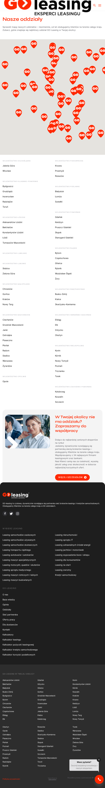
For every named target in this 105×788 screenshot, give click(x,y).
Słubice (6, 268)
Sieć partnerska (10, 614)
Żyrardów (7, 366)
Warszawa (7, 361)
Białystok (59, 191)
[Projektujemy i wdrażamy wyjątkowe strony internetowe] (52, 778)
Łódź (5, 237)
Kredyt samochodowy (65, 575)
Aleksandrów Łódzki (12, 222)
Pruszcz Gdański (63, 227)
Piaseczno (7, 340)
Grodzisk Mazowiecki (13, 325)
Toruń (5, 207)
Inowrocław (8, 196)
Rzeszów (59, 176)
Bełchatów (8, 227)
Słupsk (58, 232)
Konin (57, 350)
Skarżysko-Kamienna (65, 304)
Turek (57, 376)
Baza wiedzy (9, 599)
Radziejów (8, 201)
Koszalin (59, 396)
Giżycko (59, 330)
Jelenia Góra (9, 165)
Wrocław (7, 171)
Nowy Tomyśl (61, 361)
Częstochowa (61, 258)
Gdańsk (58, 217)
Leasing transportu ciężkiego (17, 550)
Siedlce (6, 355)
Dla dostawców (10, 624)
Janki (5, 330)
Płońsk (6, 345)
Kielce (58, 299)
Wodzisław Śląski (63, 273)
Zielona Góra (9, 273)
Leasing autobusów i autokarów (18, 555)
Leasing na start (63, 565)
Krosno (58, 165)
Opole (5, 381)
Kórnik (58, 355)
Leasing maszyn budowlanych (17, 580)
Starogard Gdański (64, 237)
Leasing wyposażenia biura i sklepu (72, 555)
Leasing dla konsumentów (67, 560)
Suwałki (58, 201)
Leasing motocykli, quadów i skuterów (21, 565)
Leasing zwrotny (63, 570)
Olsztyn (58, 335)
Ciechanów (8, 319)
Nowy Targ (8, 304)
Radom (6, 350)
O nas (5, 594)
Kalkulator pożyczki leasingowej (18, 644)
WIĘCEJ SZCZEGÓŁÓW (70, 477)
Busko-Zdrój (61, 294)
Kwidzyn (59, 222)
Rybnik (58, 268)
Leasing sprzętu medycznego (17, 570)
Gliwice (58, 263)
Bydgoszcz (8, 186)
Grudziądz (8, 191)
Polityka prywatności (11, 779)
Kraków (6, 299)
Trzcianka (59, 371)
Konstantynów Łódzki (13, 232)
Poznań (58, 366)
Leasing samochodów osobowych (19, 535)
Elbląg (58, 319)
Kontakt (6, 629)
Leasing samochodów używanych (19, 540)
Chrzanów (7, 289)
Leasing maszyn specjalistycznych (19, 560)
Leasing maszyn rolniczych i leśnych (20, 575)
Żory (57, 278)
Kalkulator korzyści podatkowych (19, 654)
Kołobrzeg (60, 391)
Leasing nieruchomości (66, 535)
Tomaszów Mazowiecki (14, 242)
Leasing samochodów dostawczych (20, 545)
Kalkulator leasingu (12, 639)
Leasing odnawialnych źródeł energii (72, 545)
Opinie (6, 604)
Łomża (58, 196)
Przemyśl (59, 171)
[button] (5, 65)
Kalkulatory (8, 634)
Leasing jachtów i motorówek (69, 550)
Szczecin (59, 402)
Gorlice (6, 294)
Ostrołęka (7, 335)
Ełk (56, 325)
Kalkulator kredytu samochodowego (20, 649)
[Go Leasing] (52, 495)
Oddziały (7, 609)
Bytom (58, 253)
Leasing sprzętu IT (64, 540)
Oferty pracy (9, 619)
